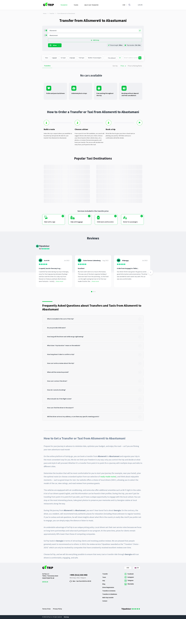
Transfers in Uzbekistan (109, 594)
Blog (103, 584)
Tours (104, 577)
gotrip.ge (45, 581)
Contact (104, 601)
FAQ (103, 580)
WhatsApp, (73, 578)
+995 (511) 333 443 (78, 575)
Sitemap (66, 617)
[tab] (93, 319)
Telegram (83, 578)
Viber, (78, 578)
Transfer (52, 13)
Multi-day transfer (108, 597)
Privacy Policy (57, 609)
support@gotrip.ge (48, 578)
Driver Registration (108, 587)
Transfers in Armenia (108, 591)
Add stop (96, 40)
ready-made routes (108, 476)
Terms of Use (46, 609)
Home (44, 13)
